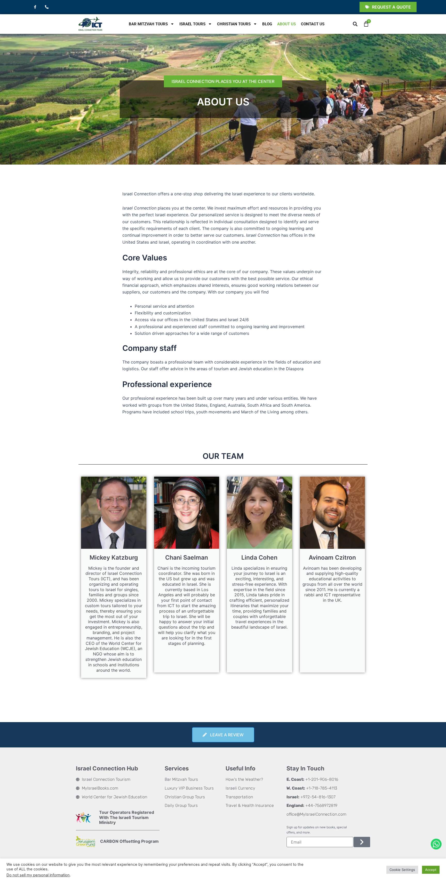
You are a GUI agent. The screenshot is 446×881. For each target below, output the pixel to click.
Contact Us (312, 24)
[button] (355, 24)
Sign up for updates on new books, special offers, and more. (316, 829)
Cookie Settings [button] (402, 870)
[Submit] (362, 842)
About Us (286, 24)
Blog (267, 24)
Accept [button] (430, 870)
